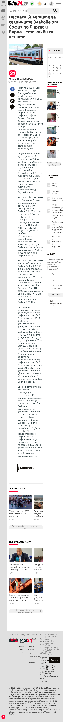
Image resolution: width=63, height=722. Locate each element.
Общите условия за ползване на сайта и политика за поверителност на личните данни (34, 694)
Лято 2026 (54, 185)
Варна (31, 646)
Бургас (32, 649)
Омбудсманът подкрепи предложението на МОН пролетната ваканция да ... (57, 115)
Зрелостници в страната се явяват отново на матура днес (57, 152)
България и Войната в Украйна (56, 241)
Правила (43, 681)
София (31, 642)
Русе (31, 653)
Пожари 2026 (55, 192)
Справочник (24, 649)
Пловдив (32, 639)
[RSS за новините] (53, 667)
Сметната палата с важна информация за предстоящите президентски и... (57, 140)
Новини (22, 639)
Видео (21, 646)
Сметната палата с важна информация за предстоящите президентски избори (19, 598)
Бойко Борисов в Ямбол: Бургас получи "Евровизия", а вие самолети (19, 567)
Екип (42, 678)
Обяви (21, 653)
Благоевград (34, 656)
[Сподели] (12, 101)
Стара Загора (32, 661)
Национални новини (54, 83)
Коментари (26, 467)
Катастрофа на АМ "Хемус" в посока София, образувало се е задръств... (57, 91)
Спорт (22, 642)
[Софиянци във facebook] (47, 667)
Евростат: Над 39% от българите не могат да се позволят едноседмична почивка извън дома (19, 514)
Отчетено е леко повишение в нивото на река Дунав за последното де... (57, 127)
